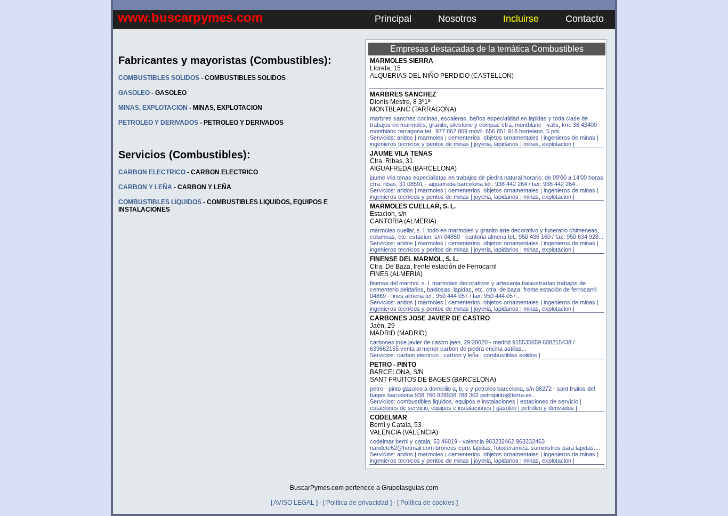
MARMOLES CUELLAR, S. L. (413, 206)
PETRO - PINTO (393, 364)
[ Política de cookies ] (427, 502)
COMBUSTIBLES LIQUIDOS (159, 202)
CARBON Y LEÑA (145, 187)
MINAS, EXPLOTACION (153, 107)
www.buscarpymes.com (190, 17)
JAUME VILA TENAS (401, 153)
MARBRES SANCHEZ (403, 94)
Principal (393, 18)
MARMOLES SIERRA (401, 60)
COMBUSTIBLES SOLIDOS (158, 78)
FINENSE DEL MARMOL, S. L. (414, 259)
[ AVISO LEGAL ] (294, 502)
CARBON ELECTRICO (151, 172)
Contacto (584, 18)
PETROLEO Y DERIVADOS (158, 122)
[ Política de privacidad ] (357, 502)
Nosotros (457, 18)
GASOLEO (134, 92)
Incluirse (521, 18)
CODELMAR (388, 417)
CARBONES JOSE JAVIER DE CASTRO (430, 318)
